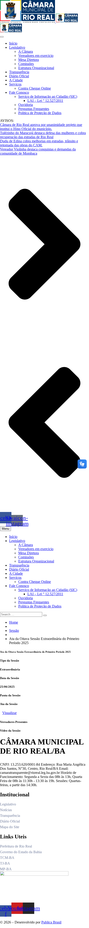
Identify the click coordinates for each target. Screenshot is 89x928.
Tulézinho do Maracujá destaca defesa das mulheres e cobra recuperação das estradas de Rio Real (43, 135)
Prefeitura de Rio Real (16, 846)
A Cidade (16, 80)
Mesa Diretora (28, 60)
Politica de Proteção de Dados (39, 113)
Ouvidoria (25, 105)
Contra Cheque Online (34, 88)
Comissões (26, 64)
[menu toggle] (2, 37)
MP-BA (6, 869)
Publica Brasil (51, 922)
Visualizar (9, 713)
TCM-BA (7, 858)
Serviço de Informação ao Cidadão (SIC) (47, 96)
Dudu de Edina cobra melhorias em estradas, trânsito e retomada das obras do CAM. (39, 143)
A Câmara (25, 51)
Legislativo (17, 47)
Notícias (6, 810)
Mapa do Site (9, 827)
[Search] (45, 615)
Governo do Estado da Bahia (21, 852)
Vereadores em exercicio (35, 56)
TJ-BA (5, 863)
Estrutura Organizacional (36, 68)
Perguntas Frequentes (33, 109)
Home (13, 622)
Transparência (19, 72)
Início (13, 43)
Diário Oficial (19, 76)
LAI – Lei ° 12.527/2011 (45, 101)
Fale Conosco (19, 92)
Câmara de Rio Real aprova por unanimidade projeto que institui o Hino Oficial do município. (41, 127)
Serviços (15, 84)
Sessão (14, 630)
